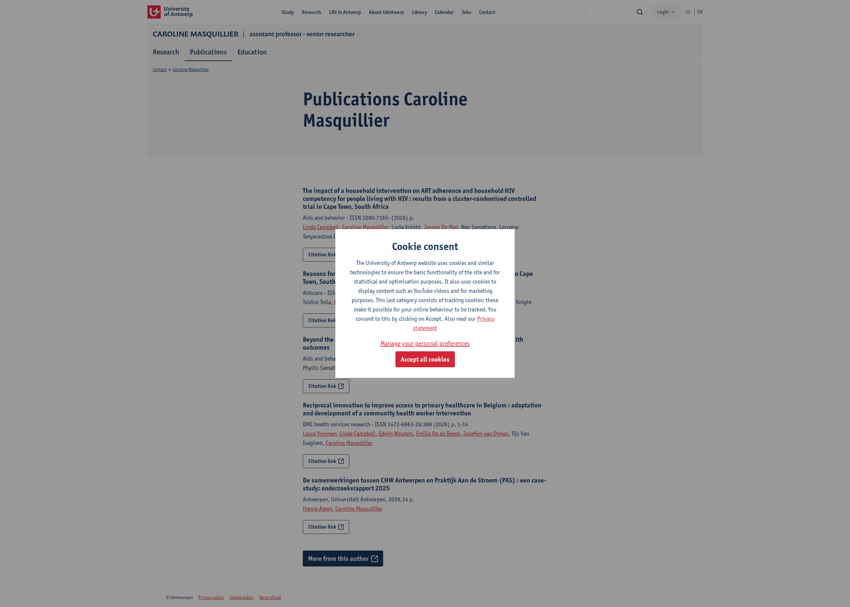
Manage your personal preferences (425, 343)
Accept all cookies (425, 359)
